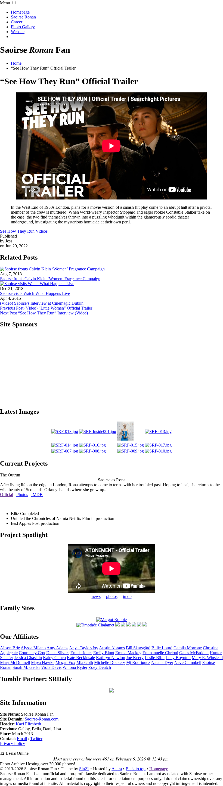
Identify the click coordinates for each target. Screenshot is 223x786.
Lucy (178, 657)
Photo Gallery (23, 26)
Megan (65, 662)
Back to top (135, 768)
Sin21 (84, 768)
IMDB (37, 494)
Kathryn (110, 657)
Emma (128, 652)
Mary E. (207, 657)
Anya (83, 647)
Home (16, 63)
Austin (112, 647)
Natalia (162, 662)
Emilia (81, 652)
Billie (161, 647)
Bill (138, 647)
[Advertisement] (111, 367)
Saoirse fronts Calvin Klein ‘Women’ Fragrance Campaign (50, 278)
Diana (57, 652)
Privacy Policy (12, 743)
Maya (42, 662)
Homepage (20, 12)
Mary (15, 662)
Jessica (28, 657)
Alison (10, 647)
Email (22, 738)
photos (111, 596)
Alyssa (33, 647)
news (96, 596)
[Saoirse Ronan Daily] (111, 691)
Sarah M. (26, 667)
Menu (5, 3)
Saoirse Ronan (23, 17)
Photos (22, 494)
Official (6, 494)
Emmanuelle (160, 652)
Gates (194, 652)
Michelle (109, 662)
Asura (117, 768)
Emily (103, 652)
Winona (75, 667)
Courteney (32, 652)
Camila (188, 647)
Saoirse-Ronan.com (41, 719)
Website (17, 31)
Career (16, 22)
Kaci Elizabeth (28, 724)
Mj (138, 662)
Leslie (155, 657)
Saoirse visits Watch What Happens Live (35, 293)
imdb (127, 596)
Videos (42, 231)
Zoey (99, 667)
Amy (57, 647)
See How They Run (17, 231)
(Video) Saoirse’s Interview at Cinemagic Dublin (41, 303)
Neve (187, 662)
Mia (84, 662)
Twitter (36, 738)
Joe (135, 657)
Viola (51, 667)
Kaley (54, 657)
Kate (81, 657)
